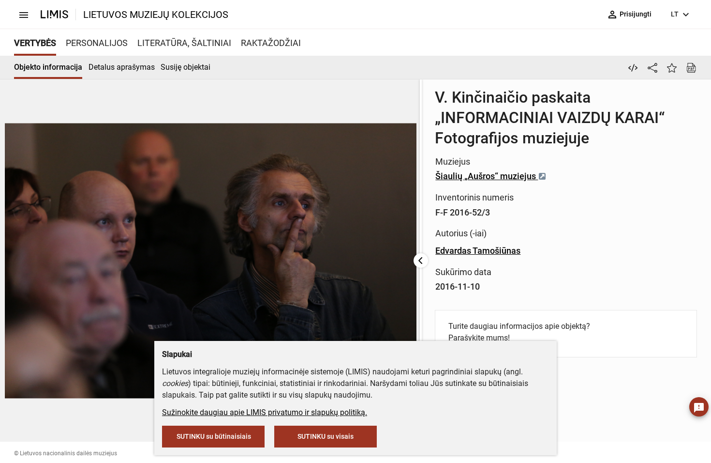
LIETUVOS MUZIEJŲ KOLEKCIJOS (155, 14)
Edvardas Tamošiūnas (477, 251)
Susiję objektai (185, 67)
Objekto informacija (48, 67)
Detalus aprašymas (122, 67)
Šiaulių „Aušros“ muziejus (486, 176)
